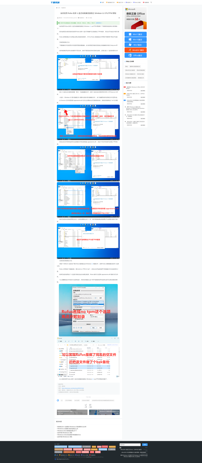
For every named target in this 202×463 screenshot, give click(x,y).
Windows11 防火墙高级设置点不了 (67, 430)
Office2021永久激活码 (130, 70)
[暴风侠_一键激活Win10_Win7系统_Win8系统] (55, 2)
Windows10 (112, 446)
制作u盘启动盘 (59, 452)
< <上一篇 (60, 413)
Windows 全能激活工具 (130, 74)
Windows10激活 (68, 449)
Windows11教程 (85, 400)
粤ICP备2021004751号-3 (63, 459)
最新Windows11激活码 (69, 452)
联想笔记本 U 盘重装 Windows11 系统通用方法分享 (71, 426)
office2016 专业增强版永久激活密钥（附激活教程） (134, 452)
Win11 (99, 446)
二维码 (90, 407)
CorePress (88, 457)
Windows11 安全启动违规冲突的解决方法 (69, 434)
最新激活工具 (111, 2)
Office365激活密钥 (141, 70)
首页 (102, 2)
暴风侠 (60, 17)
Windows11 (94, 449)
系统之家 (98, 452)
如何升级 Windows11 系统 (65, 411)
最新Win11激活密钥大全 (135, 66)
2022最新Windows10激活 (61, 446)
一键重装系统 (112, 449)
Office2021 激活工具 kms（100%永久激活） (131, 449)
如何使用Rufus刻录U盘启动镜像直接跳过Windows (103, 400)
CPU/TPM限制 (68, 400)
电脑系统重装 (86, 452)
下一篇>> (116, 413)
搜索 (145, 444)
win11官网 (77, 400)
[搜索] (151, 2)
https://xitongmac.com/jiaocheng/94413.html (73, 388)
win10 (94, 446)
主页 (58, 7)
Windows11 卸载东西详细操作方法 (109, 411)
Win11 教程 (138, 2)
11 (90, 26)
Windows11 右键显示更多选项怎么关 (67, 428)
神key (126, 66)
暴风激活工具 (141, 77)
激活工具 (120, 2)
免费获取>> (99, 23)
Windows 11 (87, 449)
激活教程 (143, 90)
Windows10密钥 (59, 449)
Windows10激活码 (78, 449)
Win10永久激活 (140, 74)
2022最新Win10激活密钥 (130, 77)
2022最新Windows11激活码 (75, 446)
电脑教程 (146, 2)
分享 (86, 407)
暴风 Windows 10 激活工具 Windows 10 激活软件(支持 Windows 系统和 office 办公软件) (135, 108)
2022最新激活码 (86, 446)
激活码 (129, 2)
